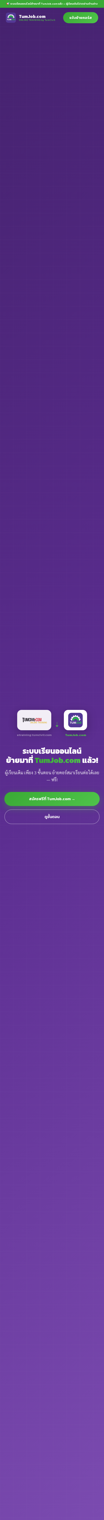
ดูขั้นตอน (52, 817)
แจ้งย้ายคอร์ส (80, 17)
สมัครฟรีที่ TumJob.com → (52, 799)
